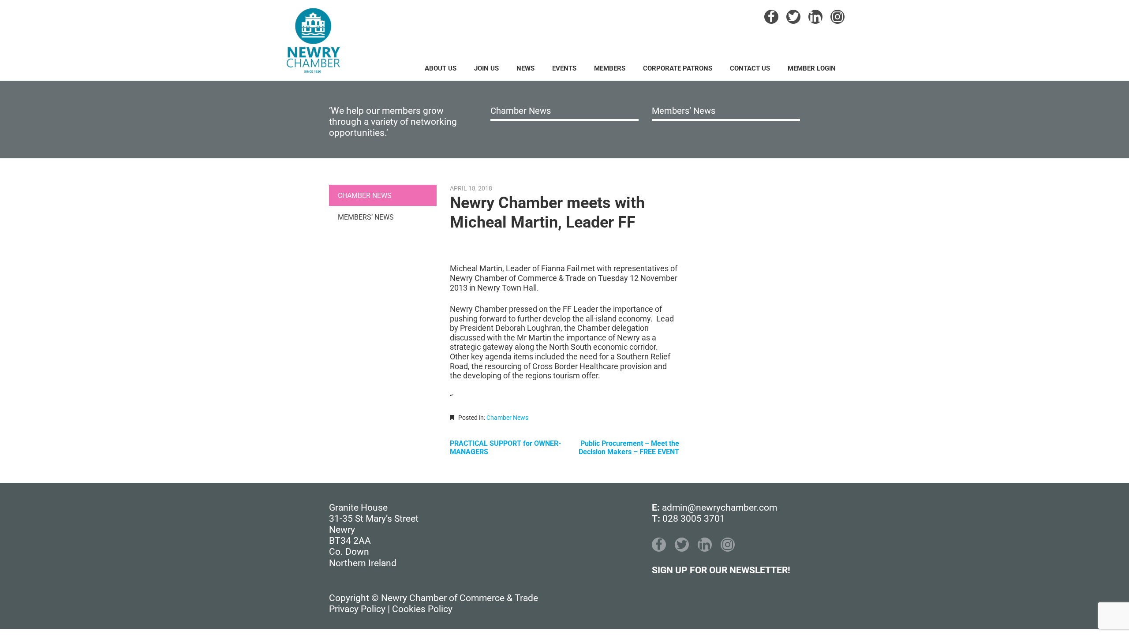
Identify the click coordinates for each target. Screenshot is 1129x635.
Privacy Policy (357, 609)
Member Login (812, 68)
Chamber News (520, 110)
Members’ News (683, 110)
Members (609, 68)
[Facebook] (771, 17)
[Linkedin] (815, 17)
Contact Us (750, 68)
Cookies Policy (422, 609)
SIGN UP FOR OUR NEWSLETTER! (721, 570)
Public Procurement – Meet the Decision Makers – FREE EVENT (629, 447)
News (525, 68)
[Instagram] (837, 17)
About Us (440, 68)
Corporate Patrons (677, 68)
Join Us (486, 68)
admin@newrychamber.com (719, 507)
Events (564, 68)
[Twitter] (793, 17)
